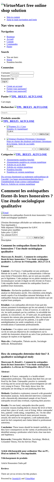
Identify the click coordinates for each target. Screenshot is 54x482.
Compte (10, 41)
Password (5, 76)
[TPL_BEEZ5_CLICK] (26, 96)
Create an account (14, 86)
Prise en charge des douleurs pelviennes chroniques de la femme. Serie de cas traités (29, 142)
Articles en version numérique (20, 167)
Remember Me (7, 79)
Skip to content (13, 17)
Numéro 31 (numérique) (17, 129)
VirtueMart (30, 478)
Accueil (10, 39)
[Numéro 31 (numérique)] (16, 126)
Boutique (11, 37)
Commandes (12, 44)
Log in (4, 81)
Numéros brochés (14, 169)
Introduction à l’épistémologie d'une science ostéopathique (22, 180)
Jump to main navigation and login (22, 19)
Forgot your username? (17, 89)
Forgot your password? (17, 91)
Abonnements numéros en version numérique (26, 162)
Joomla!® (16, 478)
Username (5, 73)
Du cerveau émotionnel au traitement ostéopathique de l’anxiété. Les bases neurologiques (24, 178)
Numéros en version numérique (20, 172)
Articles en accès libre (16, 164)
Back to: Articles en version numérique (18, 184)
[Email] (4, 213)
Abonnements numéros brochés (20, 160)
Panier (9, 46)
